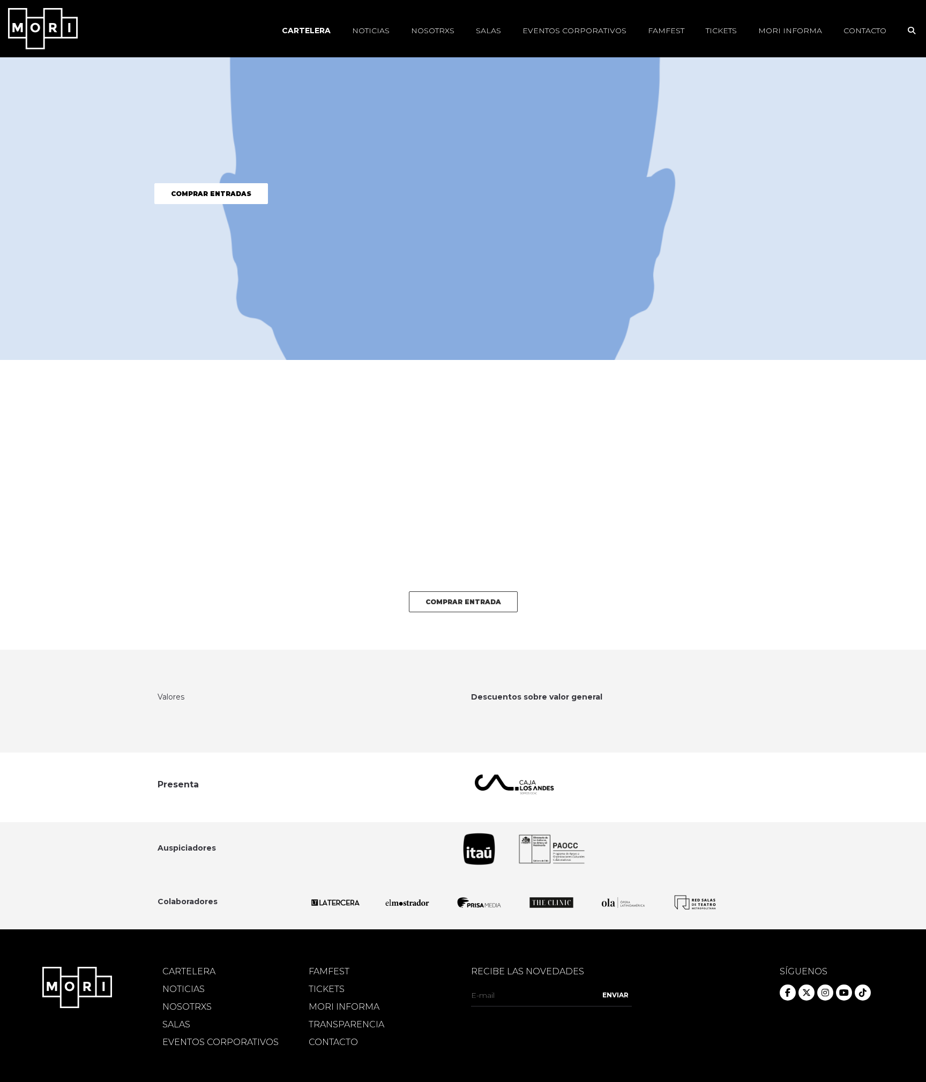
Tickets (721, 30)
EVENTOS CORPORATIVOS (220, 1042)
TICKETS (327, 989)
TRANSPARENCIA (346, 1025)
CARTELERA (188, 971)
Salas (488, 30)
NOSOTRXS (187, 1007)
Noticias (371, 30)
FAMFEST (329, 971)
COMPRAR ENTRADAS (211, 194)
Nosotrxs (432, 30)
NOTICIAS (183, 989)
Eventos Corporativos (574, 30)
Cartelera (306, 30)
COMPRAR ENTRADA (463, 602)
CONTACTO (333, 1042)
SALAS (176, 1025)
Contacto (864, 30)
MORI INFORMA (344, 1007)
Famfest (666, 30)
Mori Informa (790, 30)
